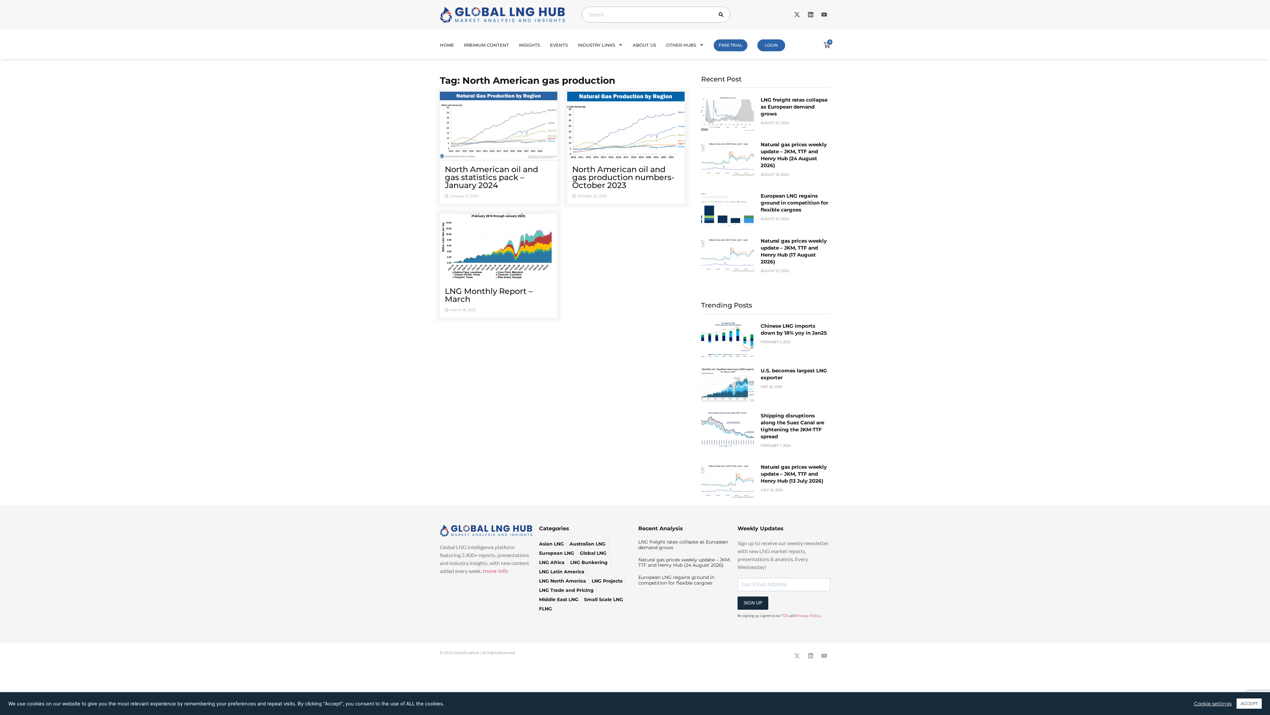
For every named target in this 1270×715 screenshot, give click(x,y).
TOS (785, 615)
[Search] (722, 15)
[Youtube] (824, 15)
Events (559, 45)
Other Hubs (681, 45)
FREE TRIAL (730, 45)
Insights (529, 45)
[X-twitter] (797, 15)
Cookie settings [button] (1213, 704)
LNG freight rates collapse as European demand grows (794, 107)
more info (495, 571)
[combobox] (656, 15)
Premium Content (486, 45)
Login (771, 45)
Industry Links (596, 45)
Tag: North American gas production (527, 80)
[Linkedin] (811, 15)
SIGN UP (752, 602)
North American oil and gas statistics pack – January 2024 (491, 177)
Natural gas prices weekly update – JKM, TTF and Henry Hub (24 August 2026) (684, 562)
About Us (644, 45)
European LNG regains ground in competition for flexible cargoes (794, 203)
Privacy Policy (808, 615)
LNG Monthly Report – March (488, 295)
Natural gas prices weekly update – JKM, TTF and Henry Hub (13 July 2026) (794, 474)
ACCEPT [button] (1249, 703)
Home (447, 45)
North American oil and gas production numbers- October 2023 (623, 177)
